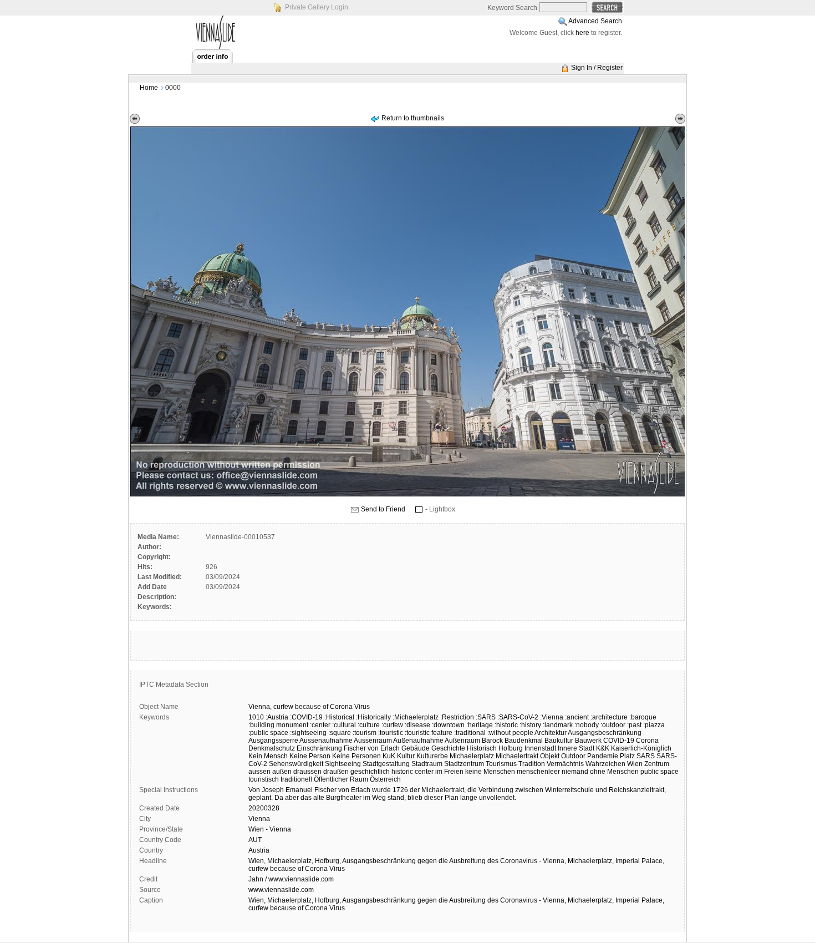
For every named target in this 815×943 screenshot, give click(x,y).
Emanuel (299, 790)
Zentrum (656, 764)
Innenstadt (540, 748)
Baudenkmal (524, 740)
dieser (433, 798)
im (366, 798)
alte (318, 798)
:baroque (642, 717)
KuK (389, 756)
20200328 (263, 808)
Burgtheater (343, 798)
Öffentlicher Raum (341, 779)
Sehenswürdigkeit (296, 764)
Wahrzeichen (605, 764)
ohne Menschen (614, 771)
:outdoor (612, 725)
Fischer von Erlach (372, 748)
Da (278, 798)
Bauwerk (588, 740)
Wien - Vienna (269, 829)
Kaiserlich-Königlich (641, 748)
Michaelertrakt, (443, 790)
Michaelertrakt (517, 756)
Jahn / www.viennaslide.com (291, 879)
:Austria (277, 717)
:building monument (278, 725)
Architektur (550, 733)
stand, (397, 798)
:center (320, 725)
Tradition (531, 764)
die (472, 790)
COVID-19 (618, 740)
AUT (255, 840)
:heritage (479, 725)
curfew (283, 707)
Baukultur (558, 740)
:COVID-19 (306, 717)
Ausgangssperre (273, 740)
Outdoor (573, 756)
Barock (492, 740)
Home (149, 88)
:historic (506, 725)
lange (468, 798)
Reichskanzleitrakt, (637, 790)
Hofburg (510, 748)
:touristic (390, 733)
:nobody (586, 725)
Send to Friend (383, 509)
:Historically (373, 717)
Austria (258, 850)
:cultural (344, 725)
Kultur (406, 756)
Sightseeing (343, 764)
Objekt (549, 756)
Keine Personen (356, 756)
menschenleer (538, 771)
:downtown (448, 725)
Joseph (273, 790)
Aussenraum (373, 740)
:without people (510, 733)
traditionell (296, 779)
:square (339, 733)
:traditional (470, 733)
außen (282, 771)
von (343, 790)
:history (530, 725)
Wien (635, 764)
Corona (341, 707)
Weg (379, 798)
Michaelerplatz (472, 756)
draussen (307, 771)
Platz (627, 756)
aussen (259, 771)
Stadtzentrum (464, 764)
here (582, 33)
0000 (173, 88)
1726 (400, 790)
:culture (369, 725)
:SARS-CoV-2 (517, 717)
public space (659, 771)
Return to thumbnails (412, 118)
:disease (417, 725)
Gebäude (415, 748)
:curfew (392, 725)
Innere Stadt (576, 748)
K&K (602, 748)
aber (292, 798)
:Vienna (551, 717)
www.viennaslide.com (281, 890)
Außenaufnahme (418, 740)
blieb (414, 798)
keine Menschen (490, 771)
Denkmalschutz (271, 748)
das (306, 798)
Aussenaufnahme (326, 740)
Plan (452, 798)
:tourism (364, 733)
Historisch (482, 748)
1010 (256, 717)
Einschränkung (319, 748)
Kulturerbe (432, 756)
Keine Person (309, 756)
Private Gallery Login (316, 7)
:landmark (558, 725)
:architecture (609, 717)
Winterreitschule (569, 790)
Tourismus (501, 764)
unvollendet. (497, 798)
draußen (336, 771)
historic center (412, 771)
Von (254, 790)
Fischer (325, 790)
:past (634, 725)
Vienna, (260, 707)
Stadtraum (426, 764)
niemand (575, 771)
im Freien (449, 771)
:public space (268, 733)
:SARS (486, 717)
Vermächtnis (565, 764)
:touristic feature (428, 733)
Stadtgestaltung (386, 764)
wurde (381, 790)
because (308, 707)
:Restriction (457, 717)
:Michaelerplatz (416, 717)
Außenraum (462, 740)
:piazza (654, 725)
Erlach (360, 790)
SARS (645, 756)
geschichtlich (370, 771)
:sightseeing (308, 733)
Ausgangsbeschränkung (604, 733)
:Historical (339, 717)
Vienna (259, 819)
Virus (362, 707)
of (325, 707)
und (601, 790)
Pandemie (602, 756)
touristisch (263, 779)
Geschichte (448, 748)
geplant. (260, 798)
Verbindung (495, 790)
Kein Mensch (268, 756)
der (415, 790)
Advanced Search (595, 21)
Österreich (385, 779)
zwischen (529, 790)
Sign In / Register (597, 68)
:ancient (577, 717)
